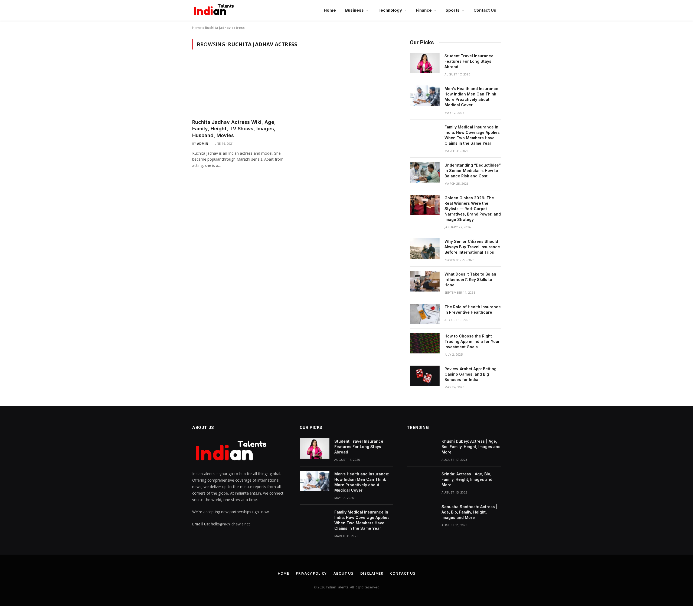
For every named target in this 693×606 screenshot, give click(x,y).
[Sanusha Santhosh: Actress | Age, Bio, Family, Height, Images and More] (422, 514)
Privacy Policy (311, 573)
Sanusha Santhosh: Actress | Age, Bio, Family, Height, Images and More (470, 512)
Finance (424, 10)
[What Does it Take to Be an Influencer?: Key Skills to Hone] (425, 281)
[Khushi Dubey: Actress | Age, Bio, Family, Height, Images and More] (422, 448)
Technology (390, 10)
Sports (453, 10)
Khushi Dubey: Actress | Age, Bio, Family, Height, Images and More (471, 446)
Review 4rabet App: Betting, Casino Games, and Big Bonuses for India (471, 374)
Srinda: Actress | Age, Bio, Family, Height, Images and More (467, 479)
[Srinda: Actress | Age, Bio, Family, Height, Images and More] (422, 481)
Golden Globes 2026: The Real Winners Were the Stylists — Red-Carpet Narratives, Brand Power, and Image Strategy (472, 209)
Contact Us (484, 10)
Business (354, 10)
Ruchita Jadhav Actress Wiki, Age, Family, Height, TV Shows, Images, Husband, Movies (234, 128)
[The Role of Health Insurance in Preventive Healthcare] (425, 314)
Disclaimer (371, 573)
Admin (202, 143)
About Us (344, 573)
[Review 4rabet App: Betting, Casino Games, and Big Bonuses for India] (425, 376)
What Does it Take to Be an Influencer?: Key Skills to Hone (470, 279)
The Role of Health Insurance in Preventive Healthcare (472, 309)
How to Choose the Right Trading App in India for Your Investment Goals (472, 341)
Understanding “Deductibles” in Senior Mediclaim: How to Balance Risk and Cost (472, 170)
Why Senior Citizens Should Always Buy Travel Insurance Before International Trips (472, 246)
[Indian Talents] (215, 10)
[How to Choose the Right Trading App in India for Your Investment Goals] (425, 343)
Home (330, 10)
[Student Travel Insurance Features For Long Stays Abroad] (425, 63)
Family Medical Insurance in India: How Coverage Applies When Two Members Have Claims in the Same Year (472, 135)
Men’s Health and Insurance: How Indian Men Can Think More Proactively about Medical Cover (471, 96)
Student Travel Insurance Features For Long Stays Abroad (468, 61)
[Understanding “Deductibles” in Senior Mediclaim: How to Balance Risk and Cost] (425, 172)
